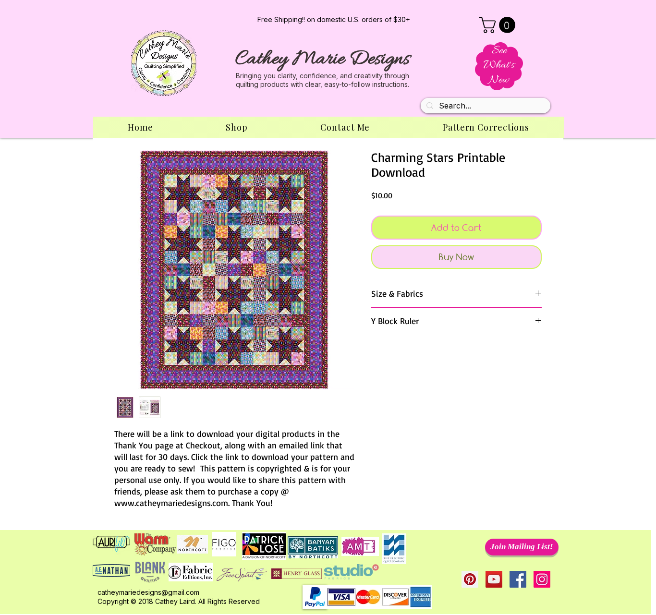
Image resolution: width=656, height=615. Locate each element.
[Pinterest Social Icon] (470, 579)
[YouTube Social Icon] (494, 579)
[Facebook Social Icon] (518, 579)
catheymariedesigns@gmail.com (148, 592)
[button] (499, 25)
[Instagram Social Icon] (542, 579)
